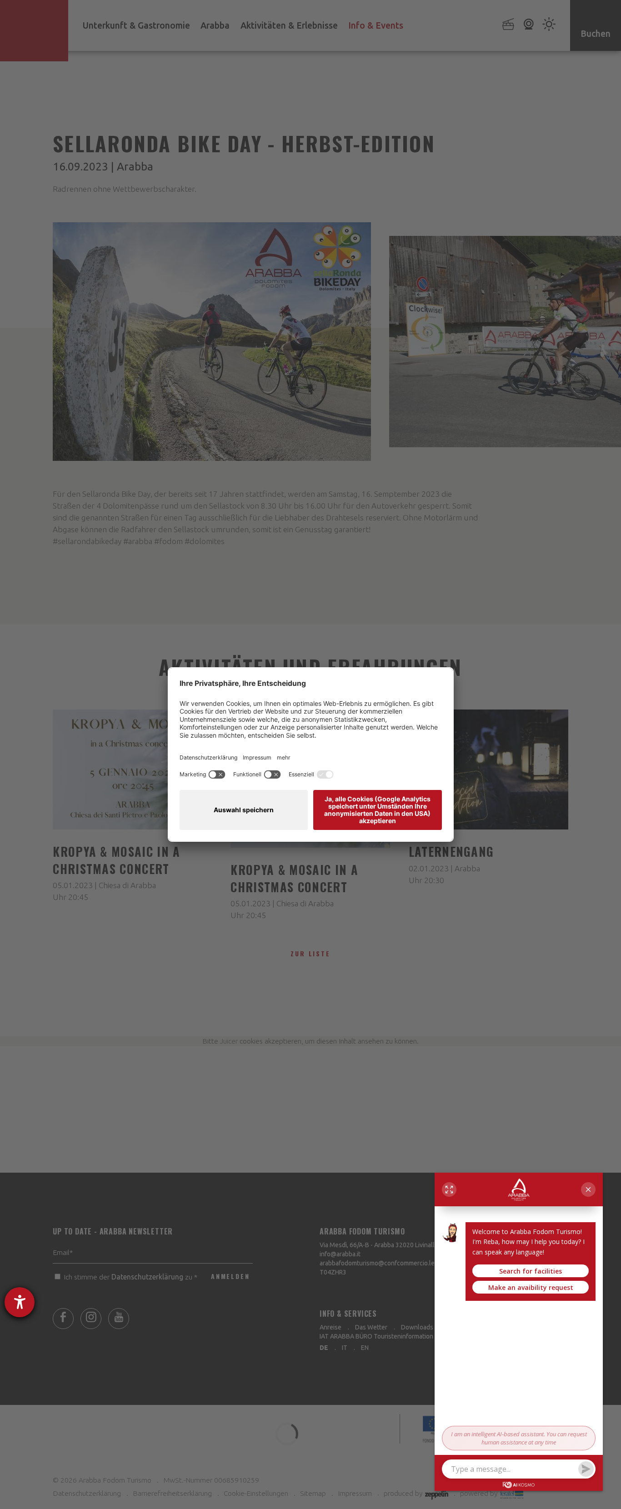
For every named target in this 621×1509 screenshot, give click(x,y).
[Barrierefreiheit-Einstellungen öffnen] (20, 1302)
